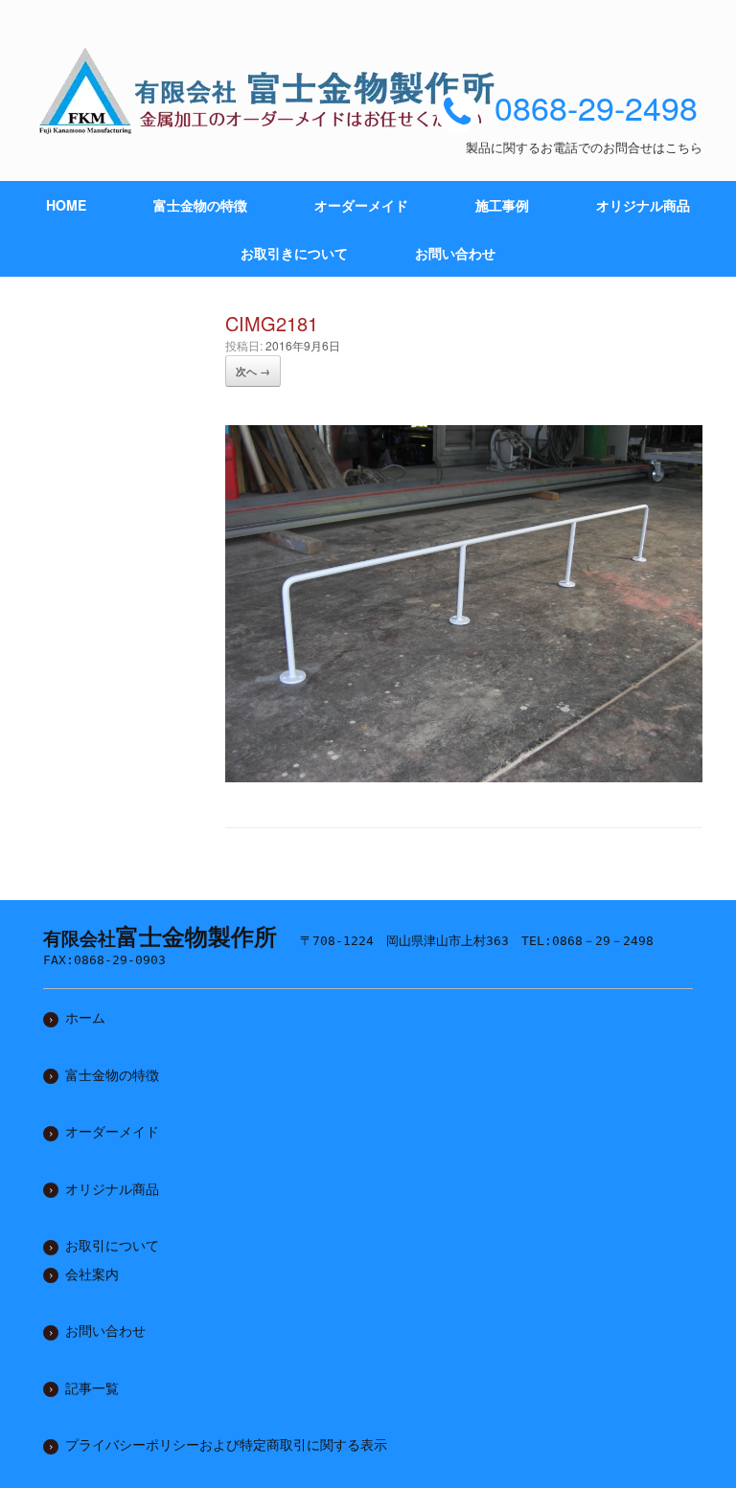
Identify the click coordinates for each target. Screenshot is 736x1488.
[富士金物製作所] (273, 90)
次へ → (253, 371)
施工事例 (502, 204)
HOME (66, 204)
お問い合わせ (455, 252)
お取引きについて (294, 252)
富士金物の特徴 (200, 204)
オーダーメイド (361, 204)
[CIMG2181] (463, 774)
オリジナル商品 (643, 204)
